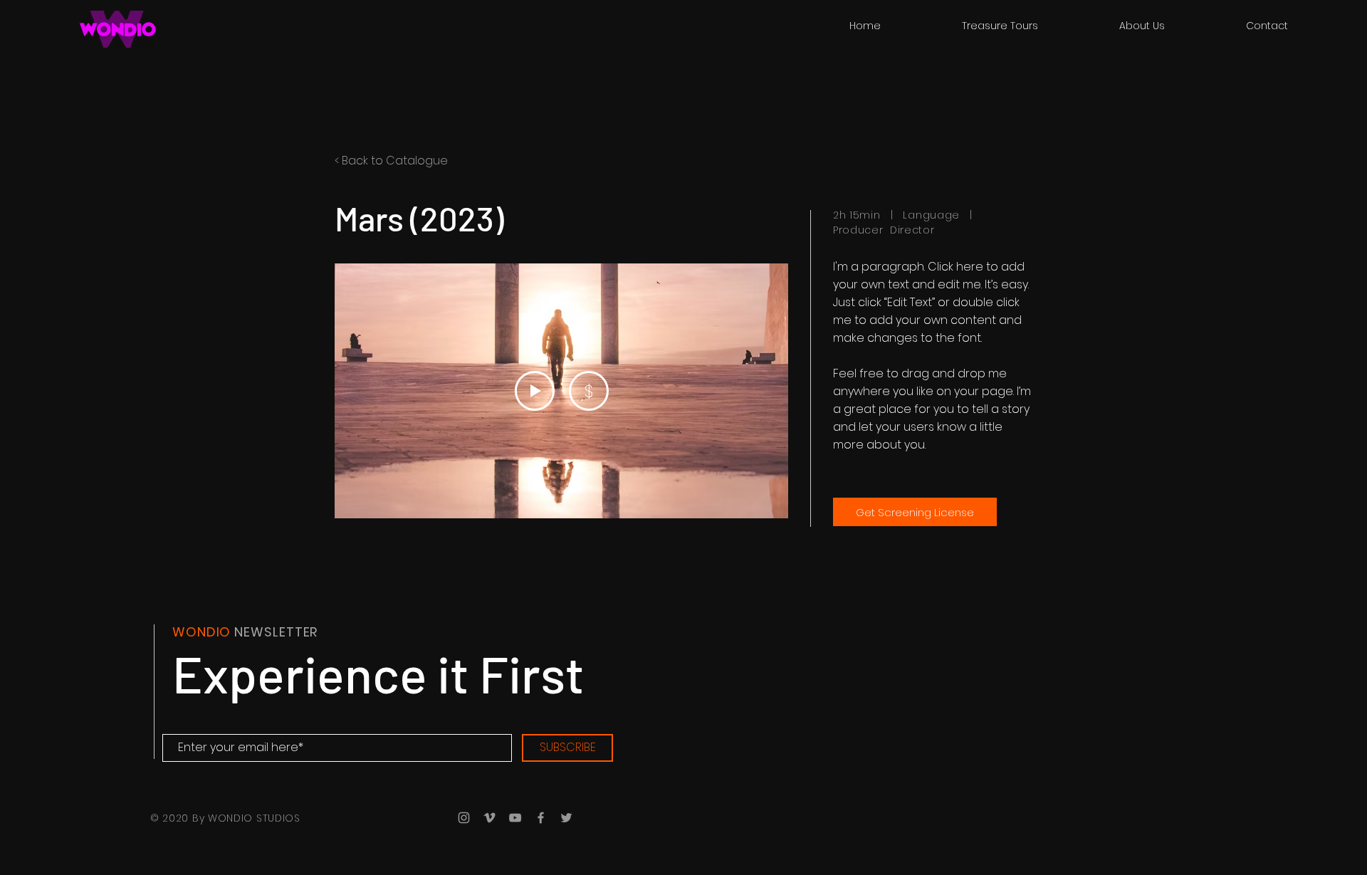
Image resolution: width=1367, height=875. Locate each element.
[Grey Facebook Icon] (540, 817)
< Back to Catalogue (391, 160)
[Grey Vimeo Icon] (489, 817)
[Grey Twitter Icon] (566, 817)
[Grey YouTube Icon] (515, 817)
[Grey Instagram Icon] (463, 817)
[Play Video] (535, 391)
